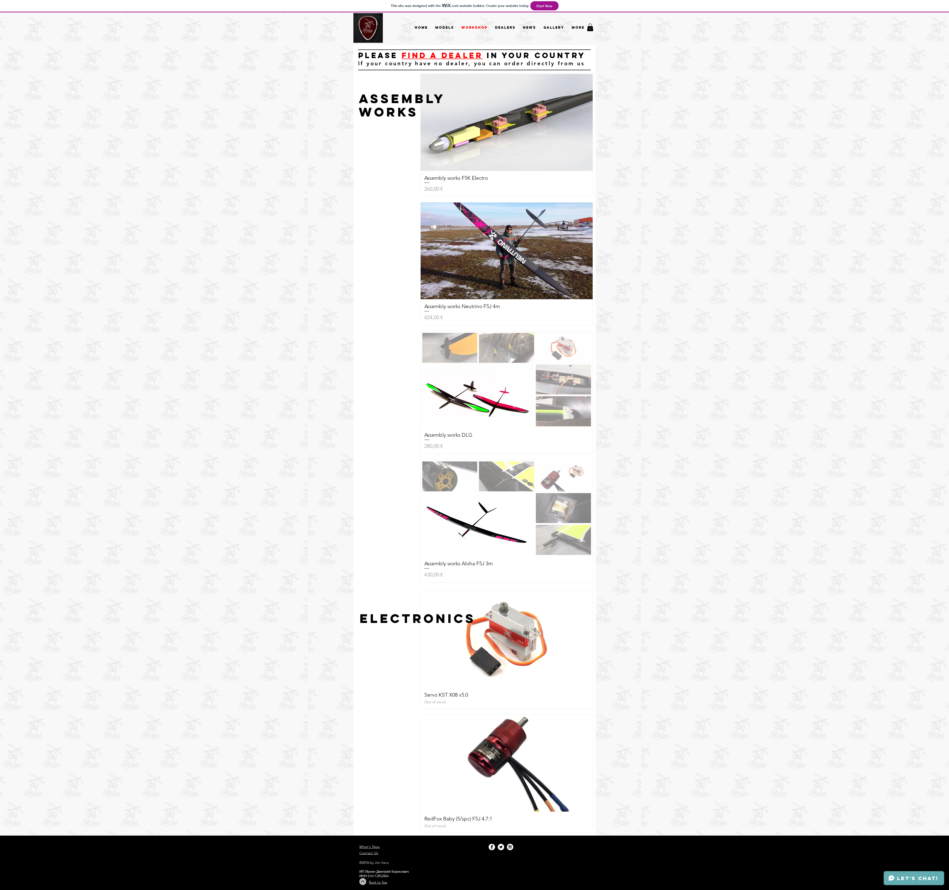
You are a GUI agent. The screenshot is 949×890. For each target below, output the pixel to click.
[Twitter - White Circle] (501, 847)
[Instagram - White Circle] (510, 847)
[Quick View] (507, 122)
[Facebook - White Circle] (492, 847)
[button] (590, 27)
